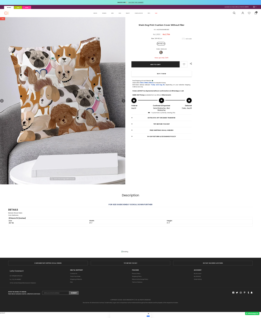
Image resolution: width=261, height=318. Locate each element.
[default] (148, 316)
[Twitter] (236, 292)
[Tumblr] (247, 292)
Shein (26, 7)
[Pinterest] (244, 292)
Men (18, 7)
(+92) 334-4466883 (244, 7)
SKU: (155, 29)
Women (9, 7)
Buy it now (161, 74)
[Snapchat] (251, 292)
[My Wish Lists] (249, 14)
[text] (130, 214)
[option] (62, 100)
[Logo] (6, 13)
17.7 (90, 223)
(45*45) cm (161, 44)
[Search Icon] (235, 13)
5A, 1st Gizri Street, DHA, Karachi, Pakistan (23, 283)
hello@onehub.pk (17, 276)
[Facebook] (233, 292)
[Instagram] (240, 292)
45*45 (11, 223)
